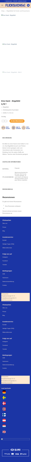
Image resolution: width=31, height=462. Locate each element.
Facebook (5, 260)
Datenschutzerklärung (8, 281)
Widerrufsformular (7, 247)
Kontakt (4, 240)
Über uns (4, 223)
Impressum (5, 277)
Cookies (4, 285)
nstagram (5, 341)
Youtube (4, 264)
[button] (2, 5)
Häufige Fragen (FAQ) (8, 244)
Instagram (5, 257)
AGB (3, 274)
